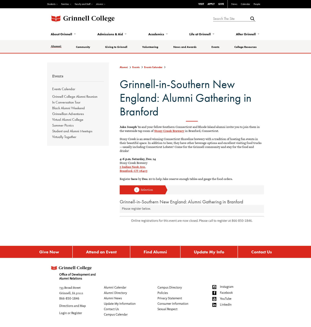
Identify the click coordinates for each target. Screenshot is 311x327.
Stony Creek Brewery (169, 131)
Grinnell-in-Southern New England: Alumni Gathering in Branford (181, 202)
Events (215, 47)
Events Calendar (63, 89)
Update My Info (209, 252)
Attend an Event (101, 252)
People (257, 4)
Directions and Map (72, 306)
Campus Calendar (116, 314)
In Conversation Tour (66, 102)
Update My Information (120, 303)
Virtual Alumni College (67, 119)
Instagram (226, 286)
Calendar (245, 4)
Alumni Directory (115, 293)
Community (83, 47)
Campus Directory (169, 287)
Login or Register (70, 313)
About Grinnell (61, 34)
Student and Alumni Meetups (72, 131)
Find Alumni (155, 252)
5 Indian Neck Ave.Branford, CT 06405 (133, 169)
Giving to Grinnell (116, 47)
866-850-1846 (69, 298)
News (234, 4)
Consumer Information (172, 303)
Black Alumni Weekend (68, 108)
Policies (162, 293)
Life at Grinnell (200, 34)
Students (51, 4)
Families (65, 4)
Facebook (226, 292)
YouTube (225, 298)
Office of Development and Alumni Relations (77, 276)
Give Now (49, 252)
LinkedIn (226, 304)
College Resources (245, 47)
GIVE (221, 4)
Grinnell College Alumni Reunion (74, 96)
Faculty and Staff (82, 4)
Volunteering (150, 47)
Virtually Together (64, 136)
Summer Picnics (63, 125)
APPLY (211, 4)
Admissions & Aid (110, 34)
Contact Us (261, 252)
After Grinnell (246, 34)
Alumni (99, 4)
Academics (156, 34)
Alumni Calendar (115, 287)
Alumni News (113, 298)
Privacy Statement (169, 298)
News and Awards (185, 47)
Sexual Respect (167, 309)
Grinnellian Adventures (68, 113)
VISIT (201, 4)
